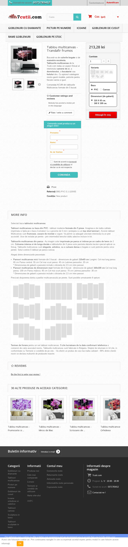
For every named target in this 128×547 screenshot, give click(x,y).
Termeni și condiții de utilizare (32, 489)
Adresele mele (54, 479)
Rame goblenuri (19, 36)
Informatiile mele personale (60, 483)
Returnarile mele (55, 475)
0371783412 (41, 2)
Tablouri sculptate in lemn (13, 524)
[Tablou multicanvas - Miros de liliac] (52, 409)
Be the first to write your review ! (25, 374)
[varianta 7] (97, 76)
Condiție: (51, 196)
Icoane (81, 28)
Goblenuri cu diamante (24, 28)
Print (54, 187)
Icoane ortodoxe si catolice (13, 501)
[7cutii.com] (25, 16)
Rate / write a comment (61, 112)
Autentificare (112, 2)
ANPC (30, 501)
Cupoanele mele (54, 487)
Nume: (53, 142)
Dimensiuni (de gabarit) (102, 96)
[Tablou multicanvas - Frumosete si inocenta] (22, 409)
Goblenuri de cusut (105, 28)
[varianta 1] (93, 72)
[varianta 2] (97, 72)
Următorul (39, 84)
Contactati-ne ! (99, 492)
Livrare (30, 482)
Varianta (95, 67)
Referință (51, 191)
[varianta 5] (111, 72)
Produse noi (33, 471)
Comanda (64, 174)
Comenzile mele (54, 471)
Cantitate (93, 56)
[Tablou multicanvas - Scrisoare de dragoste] (83, 409)
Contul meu (54, 466)
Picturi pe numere (59, 28)
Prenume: (55, 132)
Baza (93, 85)
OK (20, 543)
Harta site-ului (34, 495)
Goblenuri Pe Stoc (49, 36)
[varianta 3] (102, 72)
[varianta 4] (106, 72)
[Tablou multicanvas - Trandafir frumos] (18, 84)
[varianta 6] (93, 76)
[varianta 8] (102, 76)
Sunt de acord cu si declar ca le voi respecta (63, 164)
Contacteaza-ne (96, 2)
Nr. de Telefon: (57, 152)
